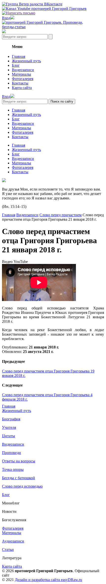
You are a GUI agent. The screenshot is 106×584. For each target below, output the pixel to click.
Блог (16, 65)
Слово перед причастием (60, 215)
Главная (18, 56)
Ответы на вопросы (18, 461)
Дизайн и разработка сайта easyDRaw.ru (48, 580)
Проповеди (11, 453)
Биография (11, 419)
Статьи (8, 549)
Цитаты (8, 436)
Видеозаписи (23, 70)
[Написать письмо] (18, 13)
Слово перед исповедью (22, 486)
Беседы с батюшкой (18, 478)
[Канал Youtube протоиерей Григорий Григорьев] (44, 8)
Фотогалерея (22, 79)
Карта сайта (22, 88)
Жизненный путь (26, 61)
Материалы (21, 74)
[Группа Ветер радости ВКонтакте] (32, 4)
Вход (6, 18)
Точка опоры (13, 469)
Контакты (20, 83)
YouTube (21, 262)
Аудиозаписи (13, 541)
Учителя (9, 427)
